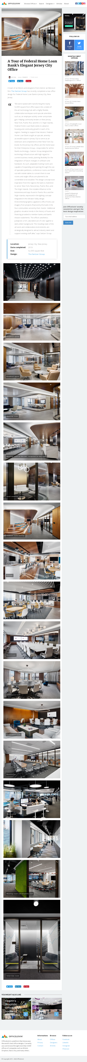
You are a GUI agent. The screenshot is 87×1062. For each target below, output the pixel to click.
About (66, 4)
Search (41, 4)
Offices (52, 1039)
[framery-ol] (74, 23)
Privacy (40, 1042)
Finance (25, 77)
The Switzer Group (19, 91)
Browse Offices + (30, 4)
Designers (53, 1042)
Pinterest (65, 1049)
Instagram (66, 1046)
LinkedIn (65, 1042)
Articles (59, 4)
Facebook (65, 1039)
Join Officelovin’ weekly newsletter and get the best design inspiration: (73, 209)
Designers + (50, 4)
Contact (40, 1046)
